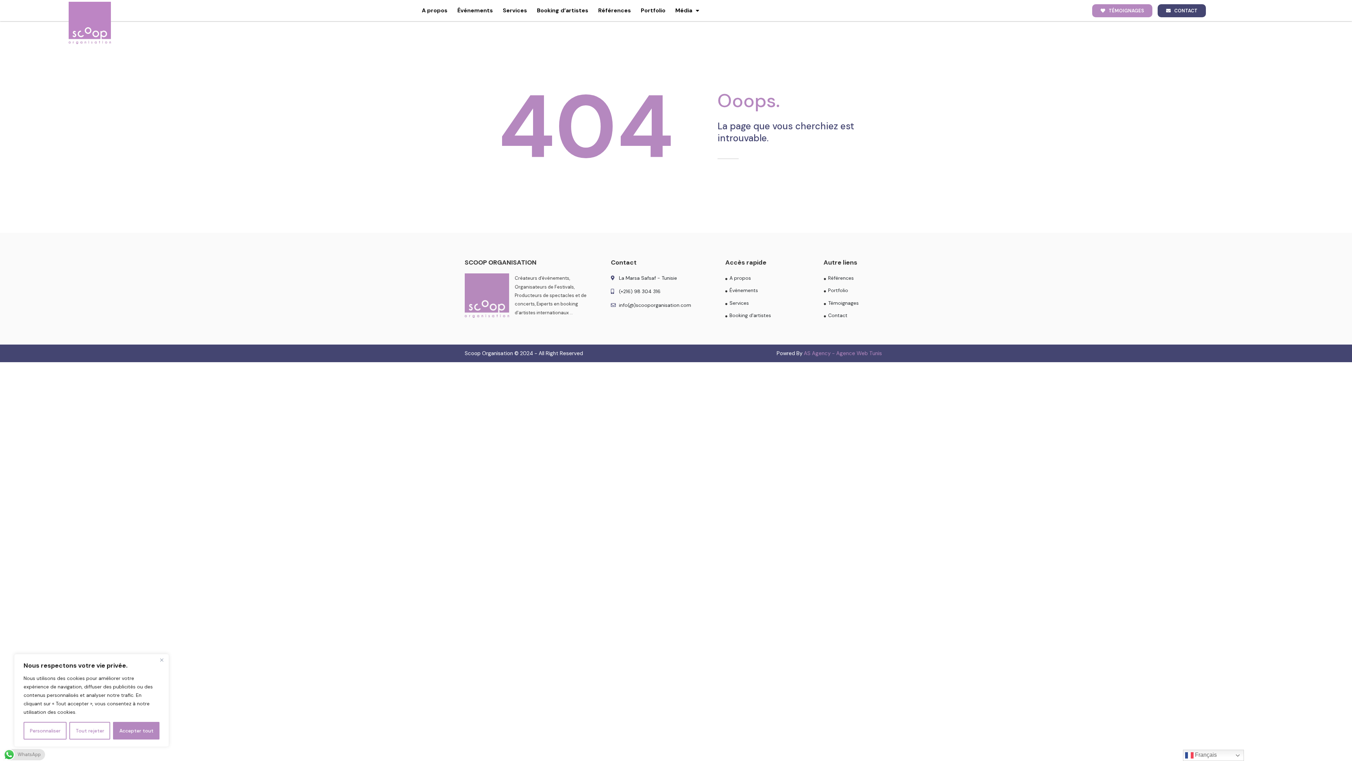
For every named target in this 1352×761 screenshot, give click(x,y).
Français (1205, 755)
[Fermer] (161, 660)
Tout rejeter (90, 731)
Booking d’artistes (562, 10)
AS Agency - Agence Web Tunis (843, 353)
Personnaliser (45, 731)
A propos (434, 10)
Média (683, 10)
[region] (91, 700)
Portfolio (653, 10)
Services (515, 10)
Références (614, 10)
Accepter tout (136, 731)
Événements (475, 10)
